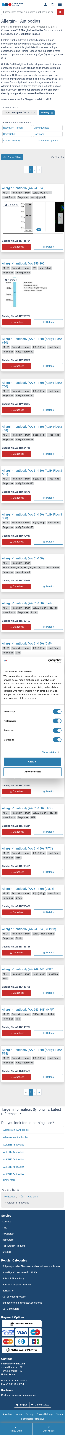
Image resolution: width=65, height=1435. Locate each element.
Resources (7, 1239)
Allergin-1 (33, 1196)
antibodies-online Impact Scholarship (22, 1302)
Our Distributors (10, 1308)
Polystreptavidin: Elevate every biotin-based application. (32, 1266)
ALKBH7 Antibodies (13, 1152)
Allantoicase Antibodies (15, 1137)
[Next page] (39, 169)
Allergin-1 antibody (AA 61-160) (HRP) (27, 808)
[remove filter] (34, 112)
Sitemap (6, 1251)
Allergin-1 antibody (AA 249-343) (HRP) (28, 1009)
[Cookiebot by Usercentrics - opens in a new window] (48, 661)
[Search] (60, 12)
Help (4, 1227)
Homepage (9, 1196)
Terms (59, 1414)
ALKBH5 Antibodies (13, 1167)
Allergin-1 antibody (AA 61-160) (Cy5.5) (28, 889)
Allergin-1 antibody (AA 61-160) (23, 558)
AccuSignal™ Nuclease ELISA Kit (19, 1272)
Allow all (32, 761)
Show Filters (14, 157)
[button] (60, 218)
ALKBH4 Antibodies (13, 1174)
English (24, 1404)
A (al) (21, 1196)
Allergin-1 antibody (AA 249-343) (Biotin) (29, 929)
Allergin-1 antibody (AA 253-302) (24, 263)
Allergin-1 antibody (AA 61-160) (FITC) (27, 848)
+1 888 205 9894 (15, 1384)
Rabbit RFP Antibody (13, 1278)
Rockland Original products (16, 1284)
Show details (49, 752)
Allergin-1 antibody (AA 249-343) (24, 188)
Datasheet (18, 246)
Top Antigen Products (13, 1245)
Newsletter (8, 1233)
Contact (6, 1221)
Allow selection (32, 771)
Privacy (29, 1414)
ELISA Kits (7, 1290)
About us (7, 1414)
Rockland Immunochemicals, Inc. (18, 1395)
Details (50, 246)
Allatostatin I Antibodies (16, 1129)
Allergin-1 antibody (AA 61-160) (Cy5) (27, 643)
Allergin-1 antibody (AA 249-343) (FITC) (28, 969)
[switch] (57, 721)
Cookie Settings (44, 1414)
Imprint (19, 1414)
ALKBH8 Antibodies (13, 1144)
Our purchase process (14, 1296)
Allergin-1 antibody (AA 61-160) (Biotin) (28, 603)
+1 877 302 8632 (18, 1380)
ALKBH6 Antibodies (13, 1159)
